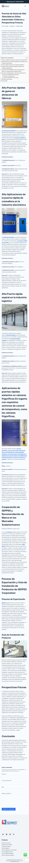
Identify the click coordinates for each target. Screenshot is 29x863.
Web (3, 787)
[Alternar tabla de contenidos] (26, 58)
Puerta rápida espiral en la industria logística (13, 64)
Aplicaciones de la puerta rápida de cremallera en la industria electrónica (15, 62)
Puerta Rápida (19, 26)
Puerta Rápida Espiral (7, 851)
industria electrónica (8, 237)
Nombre (4, 774)
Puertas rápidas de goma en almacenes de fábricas (14, 60)
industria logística (11, 335)
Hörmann (9, 532)
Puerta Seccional (6, 843)
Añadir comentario (6, 793)
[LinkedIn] (10, 834)
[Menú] (25, 6)
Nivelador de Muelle (7, 844)
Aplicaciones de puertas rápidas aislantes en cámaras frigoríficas (13, 67)
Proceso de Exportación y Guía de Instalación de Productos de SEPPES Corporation (14, 73)
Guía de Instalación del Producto (11, 77)
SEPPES (4, 602)
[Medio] (13, 834)
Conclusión (4, 80)
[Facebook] (3, 834)
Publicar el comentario (8, 809)
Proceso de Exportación (9, 76)
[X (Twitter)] (6, 834)
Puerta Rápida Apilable (7, 853)
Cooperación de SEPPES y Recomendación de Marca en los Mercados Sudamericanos (13, 70)
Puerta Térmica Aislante (8, 855)
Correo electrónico (7, 780)
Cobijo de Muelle (6, 846)
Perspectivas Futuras (7, 79)
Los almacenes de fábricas (9, 130)
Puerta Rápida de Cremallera (9, 850)
